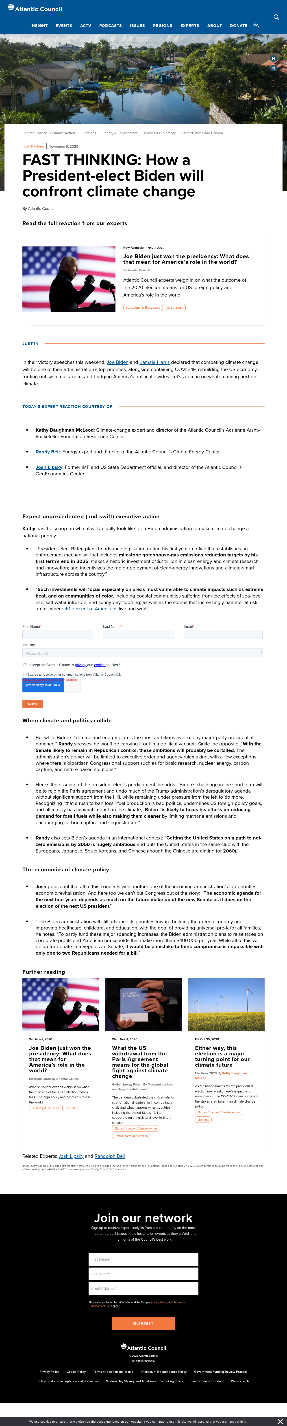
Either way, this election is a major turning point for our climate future (222, 1056)
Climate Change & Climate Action (48, 132)
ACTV (85, 26)
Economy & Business (143, 307)
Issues (137, 26)
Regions (162, 26)
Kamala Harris (154, 361)
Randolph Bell (110, 1155)
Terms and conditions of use (113, 1371)
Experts (189, 26)
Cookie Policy (76, 1371)
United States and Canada (202, 132)
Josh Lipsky (49, 467)
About (214, 26)
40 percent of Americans (91, 608)
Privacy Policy (159, 1302)
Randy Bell (48, 451)
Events (64, 26)
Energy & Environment (119, 132)
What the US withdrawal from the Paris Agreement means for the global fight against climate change (140, 1062)
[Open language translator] (256, 25)
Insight (39, 26)
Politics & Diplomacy (160, 132)
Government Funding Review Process (221, 1371)
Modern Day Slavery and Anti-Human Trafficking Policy (144, 1381)
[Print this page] (273, 58)
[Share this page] (273, 68)
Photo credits (240, 1381)
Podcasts (110, 26)
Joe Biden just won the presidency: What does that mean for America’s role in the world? (60, 1059)
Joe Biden (117, 361)
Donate (238, 26)
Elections (89, 132)
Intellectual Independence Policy (164, 1371)
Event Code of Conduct (207, 1381)
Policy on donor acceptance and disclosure (67, 1381)
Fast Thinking (33, 146)
